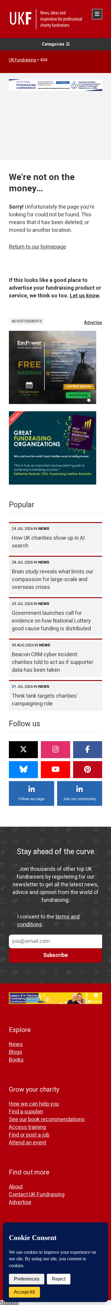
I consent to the (48, 921)
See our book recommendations (47, 1119)
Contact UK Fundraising (37, 1195)
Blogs (15, 1052)
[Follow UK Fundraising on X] (23, 749)
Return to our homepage (37, 247)
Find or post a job (29, 1135)
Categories (53, 44)
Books (16, 1060)
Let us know (84, 296)
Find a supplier (26, 1112)
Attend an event (27, 1143)
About (16, 1187)
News (16, 1044)
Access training (27, 1127)
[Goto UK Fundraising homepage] (54, 19)
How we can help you (34, 1104)
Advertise (93, 322)
